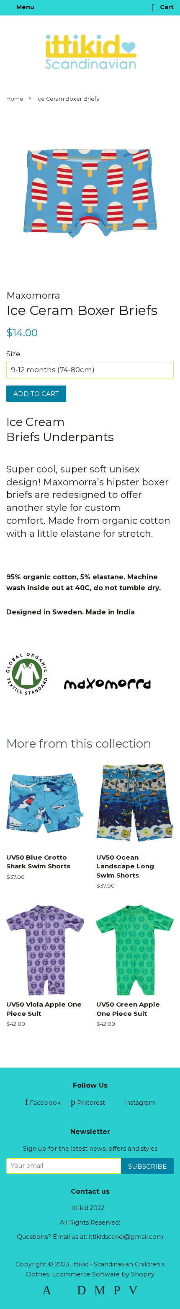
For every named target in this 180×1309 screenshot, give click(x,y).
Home (14, 99)
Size (13, 354)
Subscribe (147, 1166)
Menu (24, 7)
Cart (166, 7)
